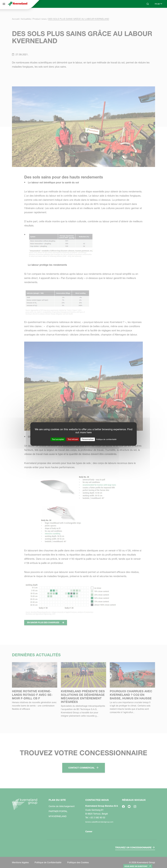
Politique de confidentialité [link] (106, 439)
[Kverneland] (17, 4)
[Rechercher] (146, 13)
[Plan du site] (4, 4)
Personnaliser (88, 439)
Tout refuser (73, 439)
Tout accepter (58, 439)
